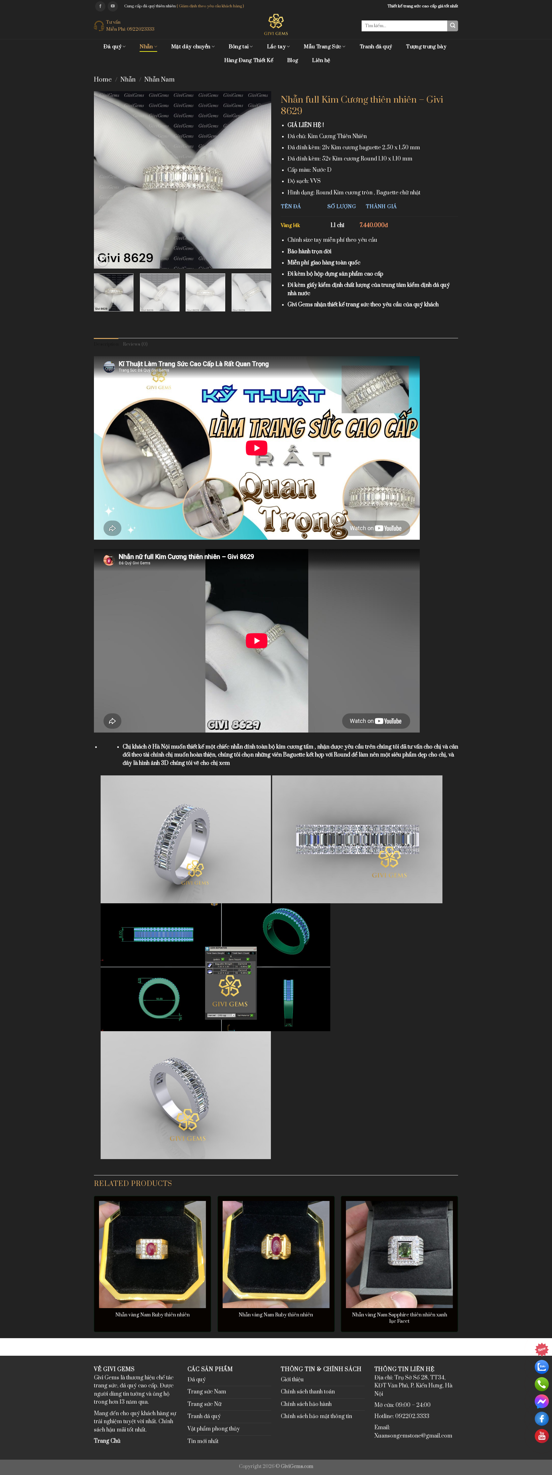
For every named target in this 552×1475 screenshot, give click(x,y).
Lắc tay (276, 46)
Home (103, 80)
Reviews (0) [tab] (135, 344)
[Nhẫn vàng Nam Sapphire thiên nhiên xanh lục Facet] (399, 1254)
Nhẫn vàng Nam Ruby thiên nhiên (152, 1315)
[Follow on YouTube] (113, 6)
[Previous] (105, 180)
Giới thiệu (292, 1379)
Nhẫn (146, 46)
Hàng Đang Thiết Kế (248, 60)
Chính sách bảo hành (306, 1404)
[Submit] (452, 25)
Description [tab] (106, 344)
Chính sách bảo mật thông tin (316, 1416)
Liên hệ (321, 60)
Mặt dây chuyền (190, 46)
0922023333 (140, 29)
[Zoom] (102, 261)
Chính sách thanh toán (308, 1391)
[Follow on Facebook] (100, 6)
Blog (292, 60)
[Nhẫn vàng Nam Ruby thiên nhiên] (152, 1254)
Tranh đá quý (376, 46)
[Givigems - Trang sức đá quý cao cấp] (276, 24)
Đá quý (112, 46)
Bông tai (239, 46)
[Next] (259, 180)
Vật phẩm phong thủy (214, 1428)
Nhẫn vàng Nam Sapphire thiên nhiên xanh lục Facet (399, 1318)
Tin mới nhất (203, 1441)
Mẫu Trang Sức (322, 46)
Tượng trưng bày (426, 46)
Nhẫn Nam (159, 80)
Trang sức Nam (207, 1391)
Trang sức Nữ (204, 1404)
